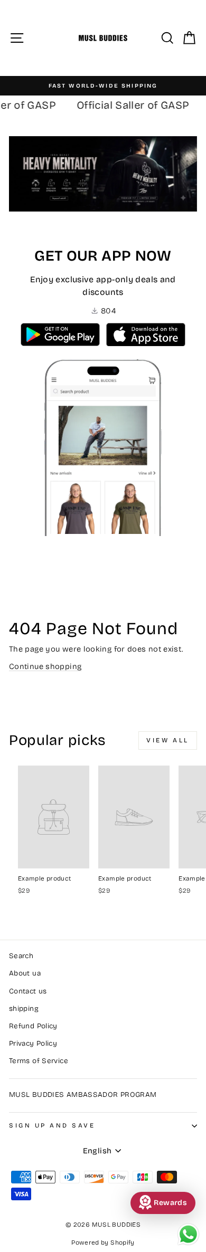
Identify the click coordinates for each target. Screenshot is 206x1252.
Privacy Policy (33, 1043)
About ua (25, 973)
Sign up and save (52, 1125)
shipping (24, 1008)
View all (167, 740)
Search (21, 955)
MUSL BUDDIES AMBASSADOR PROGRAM (82, 1094)
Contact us (28, 991)
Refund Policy (33, 1025)
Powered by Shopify (103, 1242)
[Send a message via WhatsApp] (188, 1234)
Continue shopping (45, 666)
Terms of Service (38, 1060)
